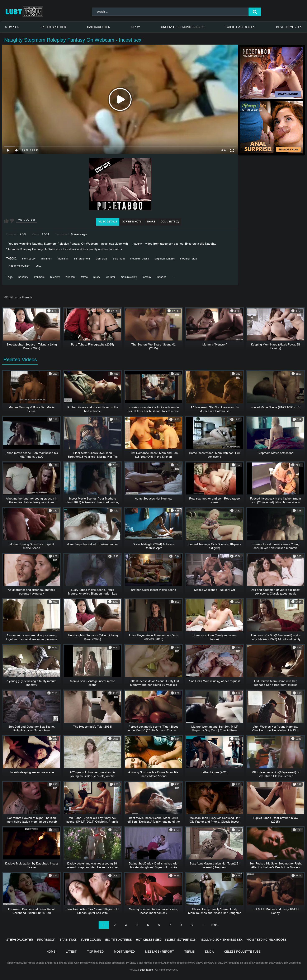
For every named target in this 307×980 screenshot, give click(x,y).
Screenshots (131, 221)
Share (151, 221)
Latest (71, 951)
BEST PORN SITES (289, 27)
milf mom (46, 258)
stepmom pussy (139, 258)
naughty (137, 243)
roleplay (55, 277)
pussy (96, 277)
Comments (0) (170, 221)
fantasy (147, 277)
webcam (71, 277)
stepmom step (188, 258)
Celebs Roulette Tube (242, 951)
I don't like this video (12, 221)
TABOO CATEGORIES (240, 27)
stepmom (39, 277)
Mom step (101, 258)
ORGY (135, 27)
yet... (39, 265)
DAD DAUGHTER (98, 27)
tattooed (161, 277)
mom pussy (29, 258)
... (173, 277)
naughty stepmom (19, 265)
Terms (189, 951)
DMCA (209, 951)
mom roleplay (129, 277)
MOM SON (12, 27)
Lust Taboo (146, 969)
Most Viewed (124, 951)
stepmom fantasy (165, 258)
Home (51, 951)
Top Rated (95, 951)
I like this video (6, 221)
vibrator (110, 277)
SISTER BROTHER (53, 27)
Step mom (119, 258)
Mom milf (63, 258)
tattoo (84, 277)
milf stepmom (82, 258)
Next (214, 924)
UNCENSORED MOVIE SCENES (182, 27)
